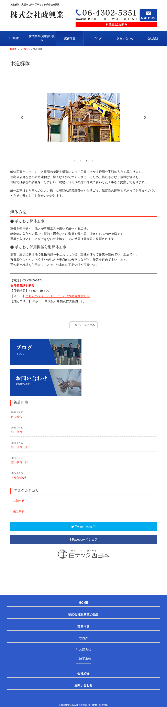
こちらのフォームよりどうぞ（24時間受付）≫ (57, 296)
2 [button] (80, 161)
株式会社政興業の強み (83, 614)
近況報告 (17, 414)
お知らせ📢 (18, 475)
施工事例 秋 (19, 460)
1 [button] (74, 161)
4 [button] (93, 161)
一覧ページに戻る (83, 325)
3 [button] (87, 161)
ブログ (83, 638)
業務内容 (25, 49)
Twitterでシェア (85, 526)
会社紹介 (83, 673)
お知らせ (18, 500)
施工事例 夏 (19, 445)
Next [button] (145, 118)
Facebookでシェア (84, 539)
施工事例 (17, 430)
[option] (83, 117)
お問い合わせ (83, 685)
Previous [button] (22, 118)
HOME (14, 49)
